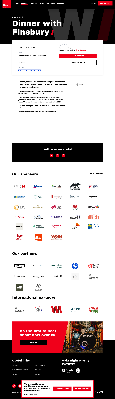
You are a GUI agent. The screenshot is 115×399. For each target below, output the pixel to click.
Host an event (38, 369)
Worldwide (60, 3)
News (42, 3)
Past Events (50, 3)
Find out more (96, 174)
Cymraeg (93, 3)
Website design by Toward (18, 392)
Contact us (15, 374)
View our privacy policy (30, 394)
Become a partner (40, 365)
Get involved (15, 365)
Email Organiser (81, 50)
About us (34, 3)
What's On (24, 3)
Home (16, 3)
